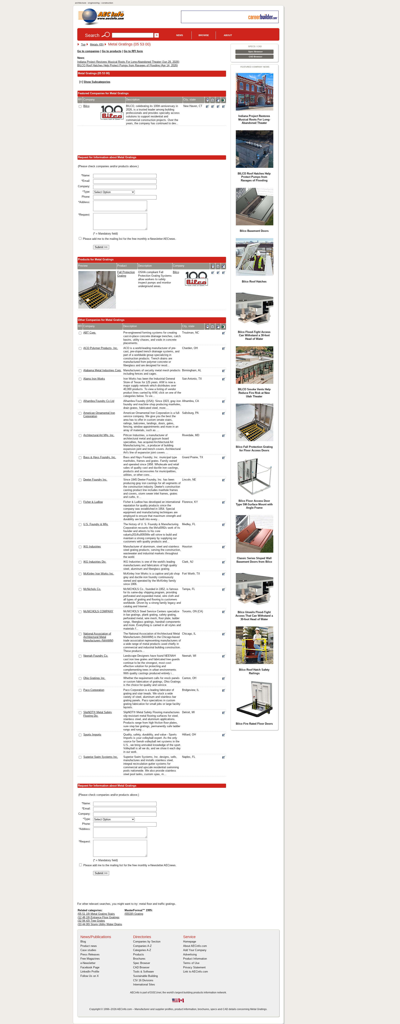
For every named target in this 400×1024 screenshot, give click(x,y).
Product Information (195, 958)
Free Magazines (90, 958)
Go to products (111, 51)
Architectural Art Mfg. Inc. (98, 435)
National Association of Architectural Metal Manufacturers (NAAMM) (98, 637)
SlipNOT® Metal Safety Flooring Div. (97, 714)
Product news (88, 945)
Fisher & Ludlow (93, 501)
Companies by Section (146, 941)
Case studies (88, 950)
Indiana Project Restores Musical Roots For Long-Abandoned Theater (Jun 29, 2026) (128, 61)
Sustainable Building (145, 976)
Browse (204, 35)
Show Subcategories (97, 81)
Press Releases (90, 954)
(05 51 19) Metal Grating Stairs (96, 913)
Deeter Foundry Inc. (95, 479)
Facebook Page (89, 967)
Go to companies (88, 51)
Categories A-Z (142, 950)
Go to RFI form (133, 51)
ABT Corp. (89, 332)
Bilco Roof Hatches (254, 281)
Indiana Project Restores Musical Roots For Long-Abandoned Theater (254, 119)
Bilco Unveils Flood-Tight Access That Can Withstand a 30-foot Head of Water (254, 616)
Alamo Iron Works (94, 378)
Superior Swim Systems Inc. (100, 756)
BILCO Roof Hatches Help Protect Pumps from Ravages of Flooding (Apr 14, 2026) (127, 65)
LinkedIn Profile (89, 971)
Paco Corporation (93, 689)
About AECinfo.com (195, 945)
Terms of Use (191, 963)
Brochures (139, 958)
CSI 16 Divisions (143, 980)
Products (138, 954)
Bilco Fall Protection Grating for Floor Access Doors (254, 448)
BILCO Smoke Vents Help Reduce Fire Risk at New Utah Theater (254, 393)
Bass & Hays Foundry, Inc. (99, 457)
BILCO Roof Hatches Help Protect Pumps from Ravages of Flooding (254, 177)
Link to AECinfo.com (195, 971)
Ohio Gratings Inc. (94, 678)
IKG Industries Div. (94, 561)
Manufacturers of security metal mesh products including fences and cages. (151, 372)
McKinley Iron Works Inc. (98, 573)
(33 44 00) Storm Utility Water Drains (100, 924)
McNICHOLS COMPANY (98, 611)
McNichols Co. (92, 589)
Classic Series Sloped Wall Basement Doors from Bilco (254, 560)
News (179, 35)
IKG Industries (92, 546)
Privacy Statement (194, 967)
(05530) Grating (134, 913)
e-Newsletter (87, 963)
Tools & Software (143, 971)
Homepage (189, 941)
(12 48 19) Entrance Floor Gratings (98, 917)
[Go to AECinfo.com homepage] (101, 24)
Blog (83, 941)
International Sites (144, 984)
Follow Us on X (89, 976)
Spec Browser (255, 51)
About (228, 35)
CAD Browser (255, 56)
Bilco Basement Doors (254, 230)
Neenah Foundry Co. (95, 655)
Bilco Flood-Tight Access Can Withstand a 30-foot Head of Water (254, 335)
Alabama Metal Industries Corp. (102, 370)
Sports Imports (92, 734)
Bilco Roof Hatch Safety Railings (254, 671)
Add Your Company (194, 950)
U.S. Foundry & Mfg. (95, 524)
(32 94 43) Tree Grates (91, 920)
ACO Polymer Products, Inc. (100, 348)
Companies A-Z (142, 945)
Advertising (190, 954)
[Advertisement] (153, 141)
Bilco (86, 106)
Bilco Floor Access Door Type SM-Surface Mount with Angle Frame (254, 504)
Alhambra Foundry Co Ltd (98, 401)
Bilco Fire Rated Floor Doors (254, 723)
